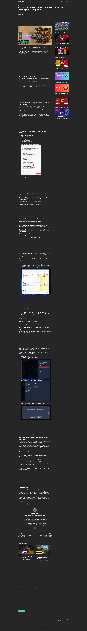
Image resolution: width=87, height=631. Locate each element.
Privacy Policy (65, 618)
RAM (24, 254)
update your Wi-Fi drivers (39, 447)
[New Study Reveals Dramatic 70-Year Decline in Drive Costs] (62, 76)
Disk (26, 254)
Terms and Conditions (58, 620)
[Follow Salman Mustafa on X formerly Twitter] (35, 528)
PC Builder (63, 1)
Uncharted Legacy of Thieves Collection (33, 106)
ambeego (48, 628)
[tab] (34, 565)
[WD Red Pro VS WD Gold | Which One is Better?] (62, 63)
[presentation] (26, 549)
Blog (68, 1)
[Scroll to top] (85, 619)
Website (44, 605)
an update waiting (30, 446)
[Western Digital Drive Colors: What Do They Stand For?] (62, 51)
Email (31, 605)
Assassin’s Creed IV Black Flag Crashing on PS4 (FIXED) (42, 557)
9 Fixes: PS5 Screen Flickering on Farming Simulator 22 (24, 535)
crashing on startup (23, 503)
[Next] (49, 555)
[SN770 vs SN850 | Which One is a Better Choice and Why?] (62, 38)
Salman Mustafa (35, 513)
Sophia (24, 559)
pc (29, 503)
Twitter (33, 525)
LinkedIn (42, 525)
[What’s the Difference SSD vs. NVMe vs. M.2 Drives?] (62, 113)
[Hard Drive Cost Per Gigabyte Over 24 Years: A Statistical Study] (62, 88)
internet (20, 254)
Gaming (19, 5)
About (55, 618)
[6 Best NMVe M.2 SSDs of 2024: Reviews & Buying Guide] (62, 26)
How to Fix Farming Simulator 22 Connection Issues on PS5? (45, 535)
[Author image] (18, 12)
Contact (59, 618)
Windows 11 (26, 256)
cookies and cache (32, 85)
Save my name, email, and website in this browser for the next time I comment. (33, 607)
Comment (20, 592)
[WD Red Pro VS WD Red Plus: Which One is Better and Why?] (62, 101)
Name (19, 605)
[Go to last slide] (20, 555)
